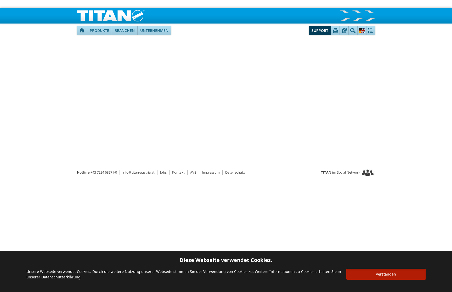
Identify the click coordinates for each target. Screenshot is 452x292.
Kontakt (178, 172)
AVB (193, 172)
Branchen (125, 30)
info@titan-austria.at (138, 172)
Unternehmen (154, 30)
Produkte (99, 30)
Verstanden (386, 274)
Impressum (211, 172)
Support (320, 30)
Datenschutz (235, 172)
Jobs (163, 172)
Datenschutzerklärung (61, 276)
